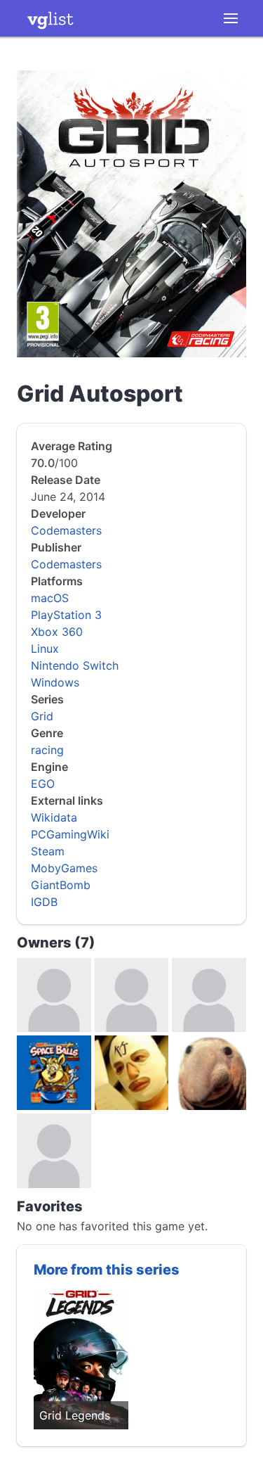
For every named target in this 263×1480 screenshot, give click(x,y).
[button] (231, 18)
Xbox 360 (57, 632)
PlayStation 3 (66, 615)
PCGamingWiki (70, 834)
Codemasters (66, 530)
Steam (48, 851)
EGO (43, 784)
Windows (55, 682)
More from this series (107, 1269)
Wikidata (54, 817)
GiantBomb (60, 885)
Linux (45, 649)
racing (47, 750)
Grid (42, 716)
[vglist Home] (50, 18)
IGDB (44, 902)
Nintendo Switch (75, 665)
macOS (50, 598)
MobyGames (64, 868)
